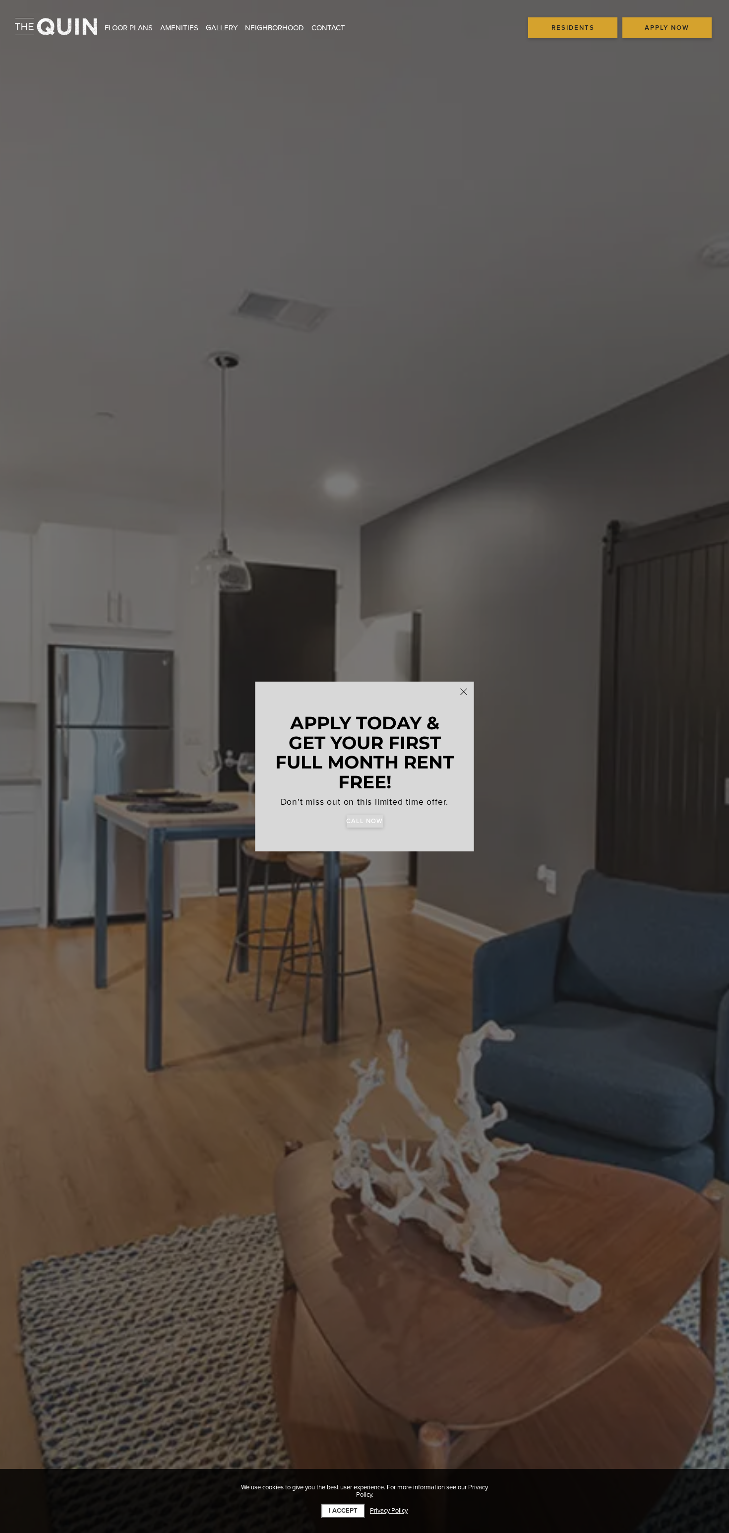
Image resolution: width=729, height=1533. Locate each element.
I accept (343, 1511)
